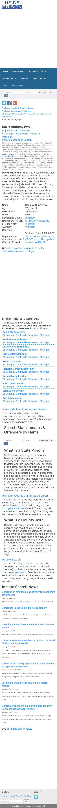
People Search (11, 559)
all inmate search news (19, 728)
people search (18, 572)
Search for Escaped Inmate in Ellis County (24, 607)
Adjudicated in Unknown (16, 130)
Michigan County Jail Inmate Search (25, 495)
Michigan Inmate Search (15, 508)
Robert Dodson (11, 361)
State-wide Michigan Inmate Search (24, 409)
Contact (18, 796)
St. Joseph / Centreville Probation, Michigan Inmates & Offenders (26, 115)
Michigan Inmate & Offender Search (18, 108)
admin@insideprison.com (12, 156)
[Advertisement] (28, 38)
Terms (11, 796)
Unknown (30, 217)
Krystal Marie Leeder (14, 376)
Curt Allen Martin (12, 398)
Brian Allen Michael (13, 390)
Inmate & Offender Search (17, 139)
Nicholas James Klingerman (18, 368)
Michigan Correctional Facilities (16, 111)
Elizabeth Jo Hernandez (16, 346)
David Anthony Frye (14, 332)
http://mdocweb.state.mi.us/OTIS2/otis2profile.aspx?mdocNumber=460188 (39, 239)
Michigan (7, 136)
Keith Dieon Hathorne (15, 339)
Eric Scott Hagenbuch (15, 354)
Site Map (27, 796)
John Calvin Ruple (13, 383)
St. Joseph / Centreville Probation (21, 133)
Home (4, 796)
